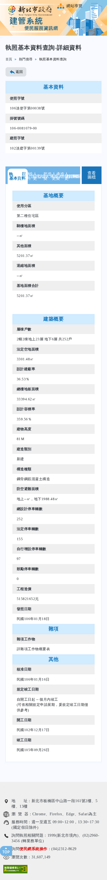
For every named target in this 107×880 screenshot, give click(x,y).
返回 (19, 72)
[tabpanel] (53, 473)
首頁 (8, 59)
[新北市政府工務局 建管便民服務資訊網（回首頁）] (30, 10)
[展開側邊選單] (95, 6)
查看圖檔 (92, 175)
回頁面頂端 (6, 851)
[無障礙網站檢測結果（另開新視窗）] (15, 869)
